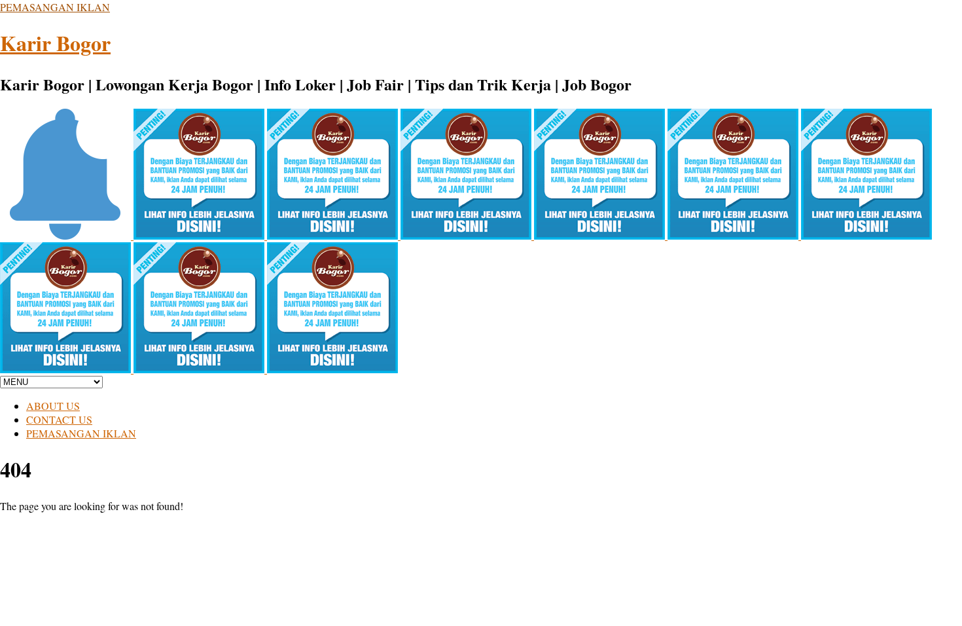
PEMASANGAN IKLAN (55, 7)
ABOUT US (53, 406)
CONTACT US (59, 419)
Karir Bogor (55, 43)
